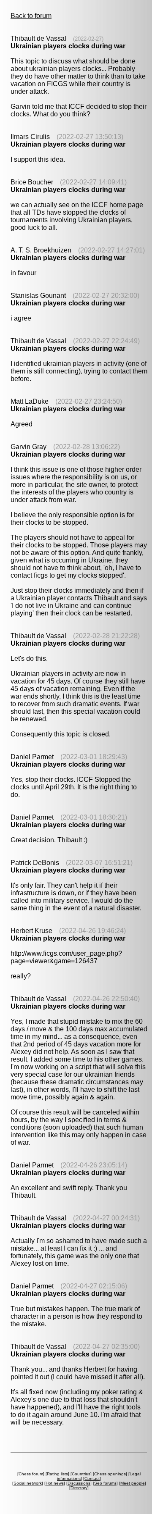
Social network (28, 1483)
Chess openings (110, 1474)
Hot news (55, 1483)
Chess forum (31, 1474)
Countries (81, 1474)
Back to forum (31, 15)
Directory (79, 1487)
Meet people (132, 1483)
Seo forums (105, 1483)
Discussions (79, 1483)
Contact (92, 1478)
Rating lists (57, 1474)
